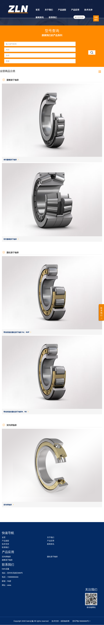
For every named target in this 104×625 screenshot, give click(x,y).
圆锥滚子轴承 (7, 560)
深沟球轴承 (6, 556)
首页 (38, 9)
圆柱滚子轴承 (52, 556)
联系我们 (53, 17)
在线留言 (96, 18)
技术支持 (88, 9)
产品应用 (75, 9)
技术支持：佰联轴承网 (60, 621)
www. (9, 585)
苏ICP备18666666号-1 (81, 621)
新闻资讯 (40, 17)
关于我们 (49, 9)
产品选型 (62, 9)
